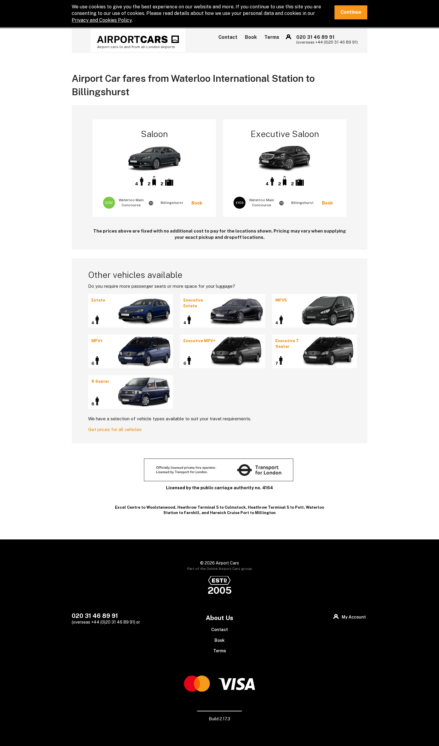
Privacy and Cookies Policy (102, 20)
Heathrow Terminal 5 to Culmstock (211, 507)
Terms (271, 37)
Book (251, 37)
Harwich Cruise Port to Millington (243, 512)
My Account (288, 37)
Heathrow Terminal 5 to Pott (276, 507)
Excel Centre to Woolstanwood (145, 507)
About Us (219, 618)
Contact (227, 37)
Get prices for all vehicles (115, 429)
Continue (350, 12)
